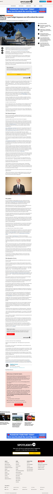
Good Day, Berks (30, 467)
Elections (17, 464)
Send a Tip (6, 477)
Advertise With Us (8, 478)
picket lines (23, 151)
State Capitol (18, 478)
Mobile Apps (7, 473)
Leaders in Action (41, 467)
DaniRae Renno (9, 369)
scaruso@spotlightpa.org (14, 367)
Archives (17, 481)
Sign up (34, 453)
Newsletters (29, 461)
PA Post (28, 462)
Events (17, 467)
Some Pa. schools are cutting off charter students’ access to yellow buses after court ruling (29, 424)
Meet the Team (7, 464)
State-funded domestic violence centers (12, 130)
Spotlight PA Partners (8, 467)
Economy (17, 462)
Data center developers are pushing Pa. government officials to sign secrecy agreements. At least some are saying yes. (16, 425)
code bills (13, 326)
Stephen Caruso (14, 364)
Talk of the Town (30, 470)
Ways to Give (40, 462)
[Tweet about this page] (2, 53)
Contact (6, 475)
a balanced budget (24, 93)
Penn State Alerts (30, 469)
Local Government (19, 473)
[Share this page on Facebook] (2, 51)
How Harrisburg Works (20, 470)
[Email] (10, 367)
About (6, 461)
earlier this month (13, 124)
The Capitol (2, 15)
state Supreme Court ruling (10, 140)
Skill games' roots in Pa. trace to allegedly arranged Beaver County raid (4, 423)
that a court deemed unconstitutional (17, 201)
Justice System (18, 472)
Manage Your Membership (42, 464)
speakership (10, 295)
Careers (6, 472)
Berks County (7, 470)
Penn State (18, 475)
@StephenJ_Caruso (22, 367)
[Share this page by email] (2, 48)
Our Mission (7, 462)
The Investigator (30, 464)
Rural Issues (18, 477)
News (17, 461)
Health (17, 469)
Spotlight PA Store (41, 469)
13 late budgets (25, 94)
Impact (6, 469)
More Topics (18, 480)
